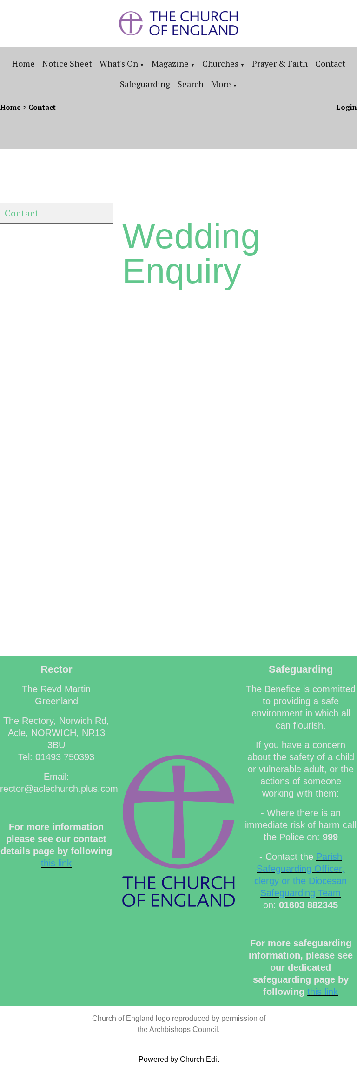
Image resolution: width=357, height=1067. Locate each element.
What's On (118, 63)
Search (191, 83)
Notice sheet (67, 63)
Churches (220, 63)
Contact (330, 63)
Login (346, 107)
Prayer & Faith (280, 63)
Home (23, 63)
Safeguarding (145, 83)
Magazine (170, 63)
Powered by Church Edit (179, 1059)
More (221, 83)
